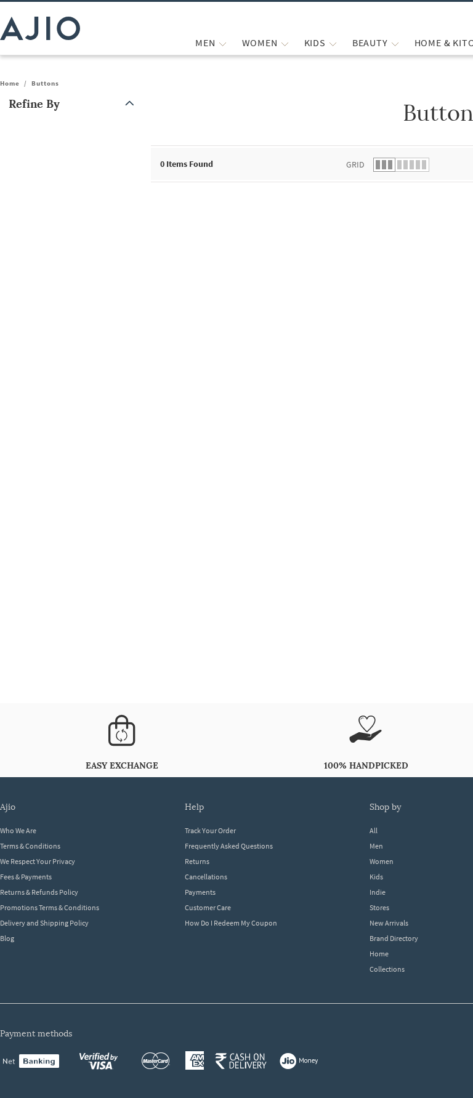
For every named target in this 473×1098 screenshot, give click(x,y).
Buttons (45, 83)
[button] (74, 104)
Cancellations (206, 876)
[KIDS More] (333, 42)
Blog (7, 938)
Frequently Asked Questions (229, 845)
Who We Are (18, 830)
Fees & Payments (26, 876)
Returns (197, 861)
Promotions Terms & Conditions (49, 907)
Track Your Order (210, 830)
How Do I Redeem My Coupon (231, 922)
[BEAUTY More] (395, 42)
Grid (355, 164)
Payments (200, 892)
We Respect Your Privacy (37, 861)
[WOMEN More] (285, 42)
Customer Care (208, 907)
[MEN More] (223, 42)
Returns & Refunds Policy (39, 892)
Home (10, 83)
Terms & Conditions (30, 845)
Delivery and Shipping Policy (44, 922)
